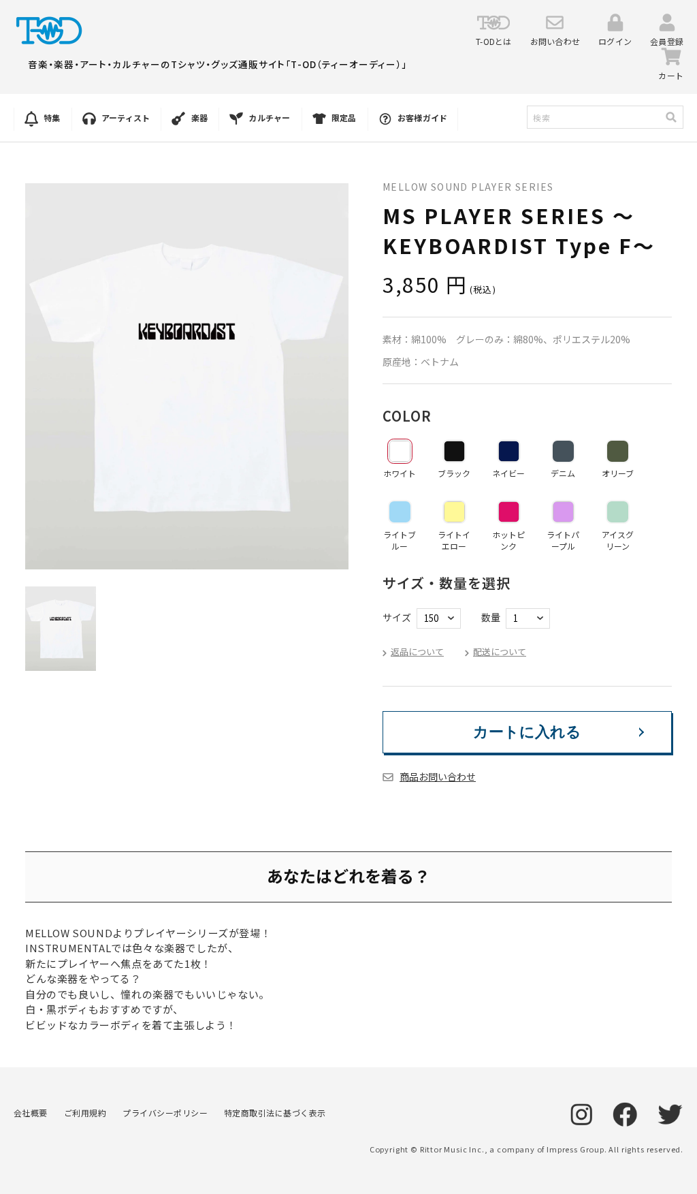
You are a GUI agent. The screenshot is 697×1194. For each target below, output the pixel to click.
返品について (417, 651)
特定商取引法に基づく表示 (275, 1112)
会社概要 (31, 1112)
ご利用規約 (85, 1112)
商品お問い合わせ (438, 776)
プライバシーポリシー (165, 1112)
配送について (499, 651)
